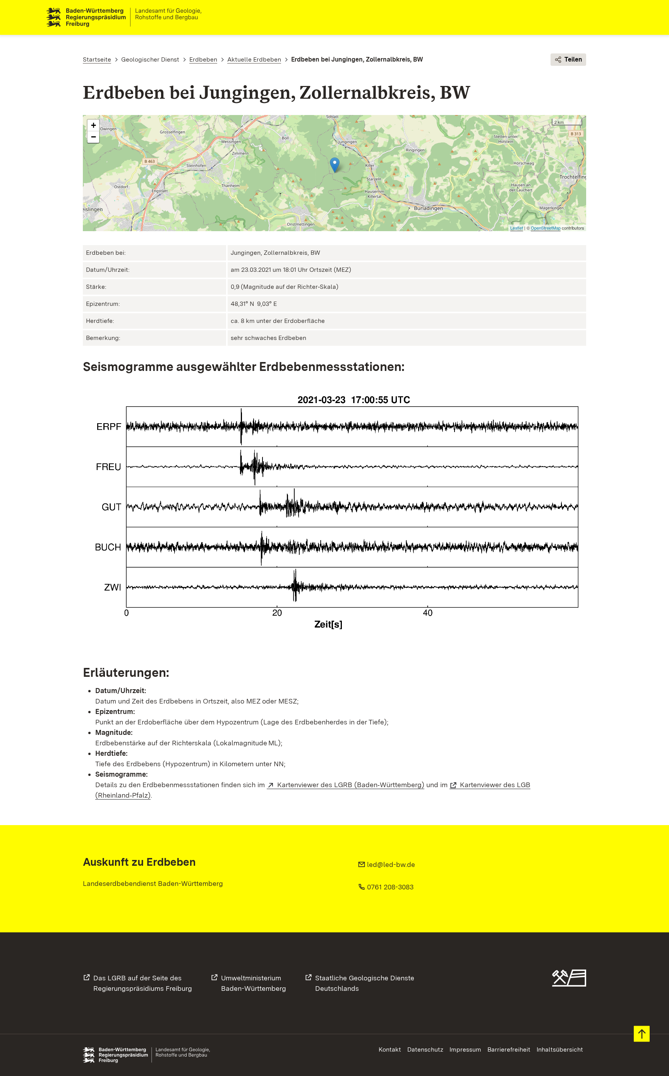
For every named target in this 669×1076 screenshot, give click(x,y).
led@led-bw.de (391, 864)
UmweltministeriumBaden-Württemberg (253, 983)
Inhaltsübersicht (560, 1049)
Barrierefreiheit (508, 1049)
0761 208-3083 (390, 887)
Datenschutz (425, 1049)
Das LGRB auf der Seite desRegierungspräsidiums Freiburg (142, 983)
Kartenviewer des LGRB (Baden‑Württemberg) (350, 785)
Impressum (465, 1049)
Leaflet (516, 228)
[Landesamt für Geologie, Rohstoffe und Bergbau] (127, 17)
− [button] (93, 137)
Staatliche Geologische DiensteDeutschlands (364, 983)
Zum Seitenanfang (641, 1034)
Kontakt (390, 1049)
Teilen (573, 59)
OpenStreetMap (546, 228)
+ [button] (93, 125)
